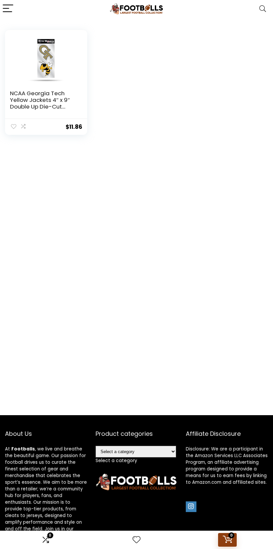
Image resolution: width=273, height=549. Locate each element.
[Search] (263, 9)
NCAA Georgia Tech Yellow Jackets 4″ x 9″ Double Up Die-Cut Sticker (40, 103)
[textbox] (116, 460)
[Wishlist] (136, 540)
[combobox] (116, 460)
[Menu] (8, 9)
